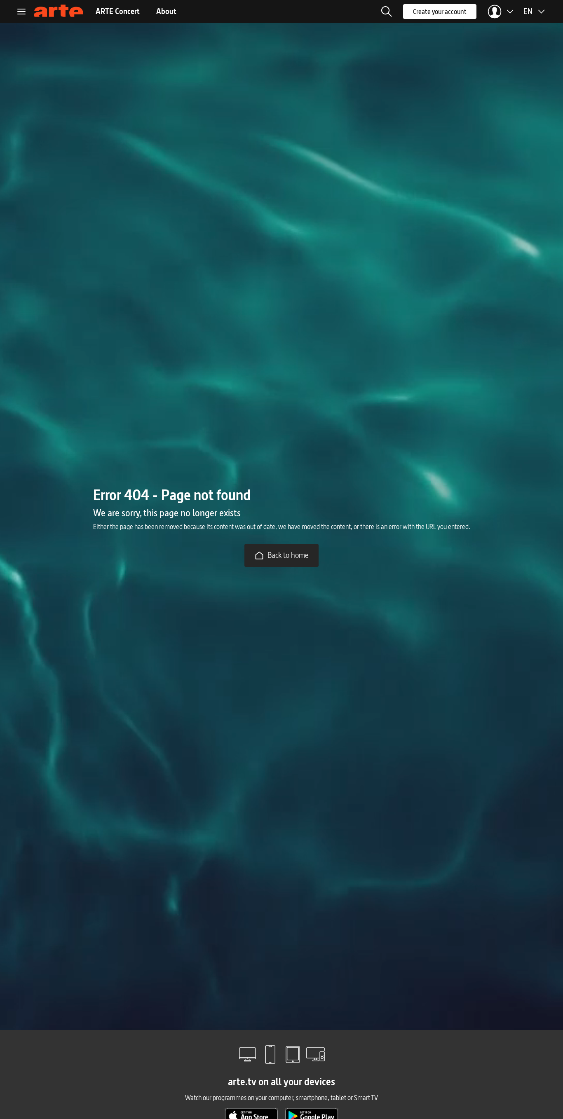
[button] (386, 11)
